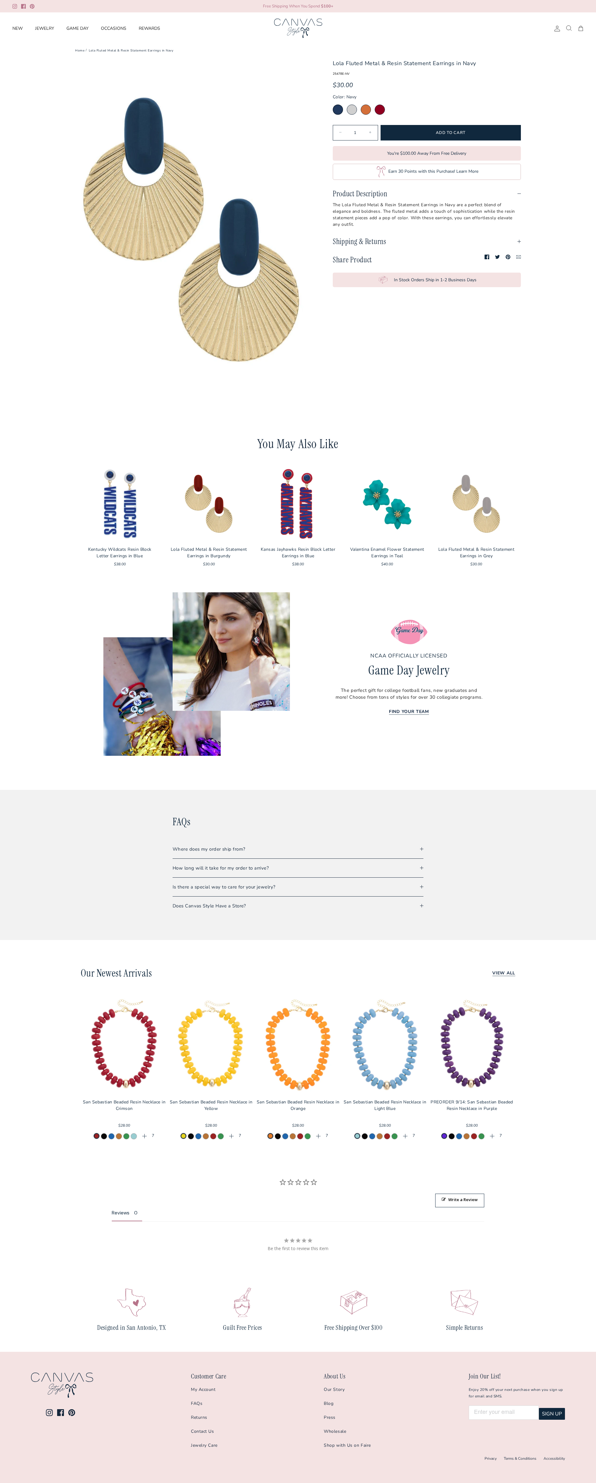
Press (330, 1417)
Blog (328, 1403)
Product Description (360, 193)
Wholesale (335, 1431)
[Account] (556, 28)
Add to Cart (451, 133)
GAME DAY (77, 28)
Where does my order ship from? (209, 849)
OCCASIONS (113, 28)
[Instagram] (14, 6)
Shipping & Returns (359, 241)
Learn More (467, 172)
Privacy (491, 1458)
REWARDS (149, 28)
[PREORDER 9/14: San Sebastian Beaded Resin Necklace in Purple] (472, 1044)
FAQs (196, 1403)
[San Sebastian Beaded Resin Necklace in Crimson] (124, 1044)
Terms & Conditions (520, 1458)
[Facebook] (23, 6)
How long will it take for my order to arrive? (221, 868)
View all (503, 973)
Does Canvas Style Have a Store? (209, 906)
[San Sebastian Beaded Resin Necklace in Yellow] (211, 1044)
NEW (17, 28)
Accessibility (554, 1458)
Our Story (334, 1389)
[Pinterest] (32, 6)
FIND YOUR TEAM (409, 712)
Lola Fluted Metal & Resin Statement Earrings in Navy (131, 50)
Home (79, 50)
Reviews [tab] (120, 1213)
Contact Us (202, 1431)
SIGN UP (552, 1413)
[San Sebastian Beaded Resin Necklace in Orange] (298, 1044)
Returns (199, 1417)
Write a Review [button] (463, 1199)
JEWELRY (44, 28)
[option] (191, 234)
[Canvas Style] (298, 28)
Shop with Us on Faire (347, 1445)
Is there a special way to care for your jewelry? (224, 887)
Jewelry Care (204, 1445)
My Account (203, 1389)
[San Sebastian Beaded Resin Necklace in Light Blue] (385, 1044)
